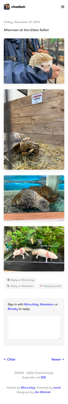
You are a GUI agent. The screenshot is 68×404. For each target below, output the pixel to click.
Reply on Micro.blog (22, 280)
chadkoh (18, 7)
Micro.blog (31, 304)
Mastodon (46, 304)
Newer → (58, 359)
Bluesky (13, 309)
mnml (57, 387)
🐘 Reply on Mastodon (20, 286)
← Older (10, 359)
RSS (43, 377)
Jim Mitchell (42, 392)
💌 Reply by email (50, 286)
